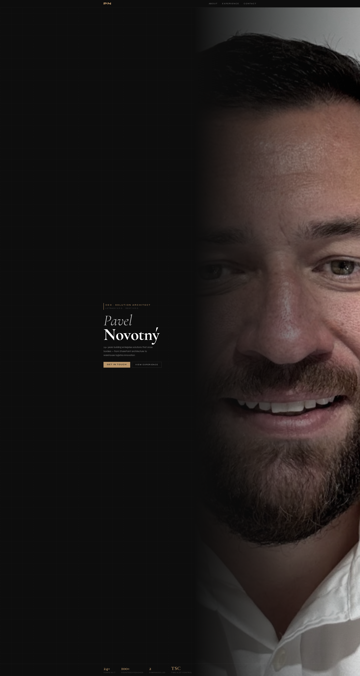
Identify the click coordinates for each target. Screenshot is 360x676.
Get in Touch (117, 364)
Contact (250, 3)
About (213, 3)
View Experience (146, 365)
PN (108, 3)
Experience (230, 3)
